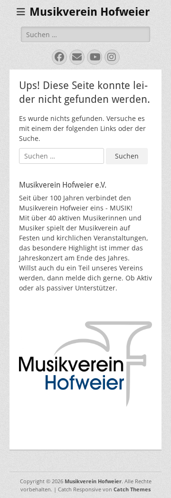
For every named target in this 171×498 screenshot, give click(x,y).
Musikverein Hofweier (89, 12)
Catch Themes (132, 489)
